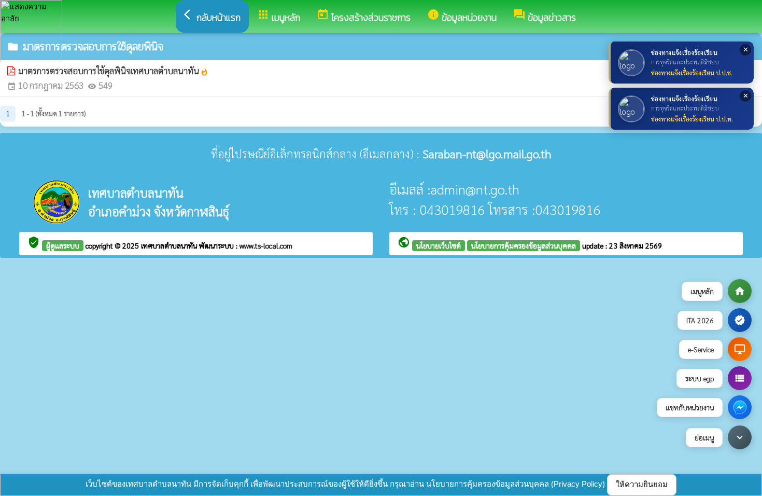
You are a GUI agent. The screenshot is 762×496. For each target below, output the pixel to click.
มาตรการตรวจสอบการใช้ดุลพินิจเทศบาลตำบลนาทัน (113, 70)
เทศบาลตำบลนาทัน (170, 245)
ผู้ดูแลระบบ (62, 245)
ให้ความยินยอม (642, 484)
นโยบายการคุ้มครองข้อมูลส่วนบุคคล (523, 245)
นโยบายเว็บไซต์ (438, 245)
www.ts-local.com (265, 245)
